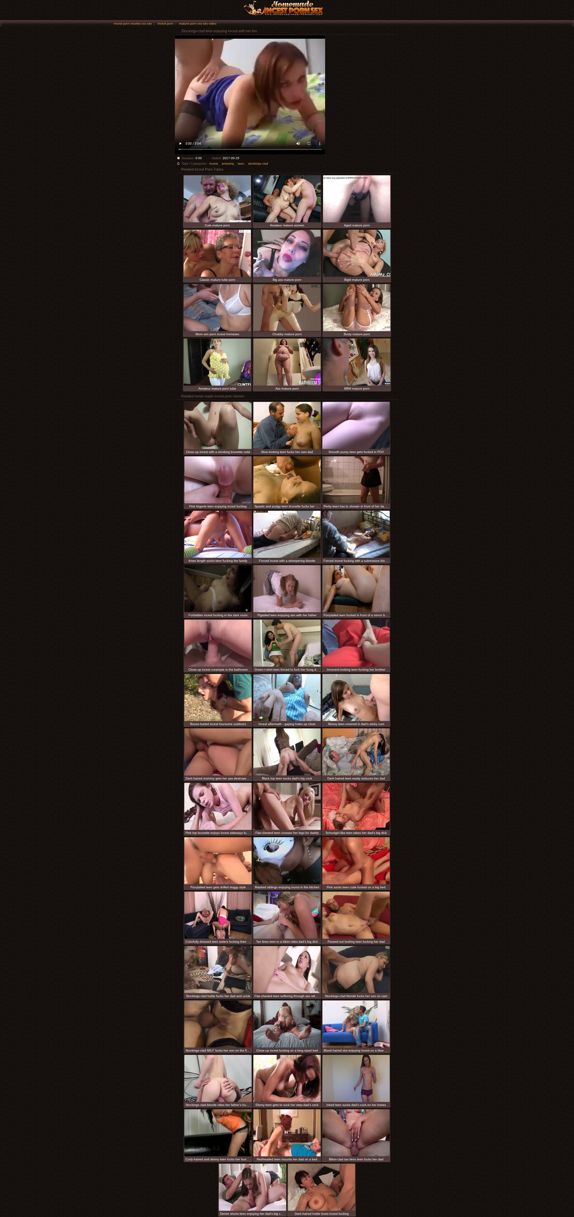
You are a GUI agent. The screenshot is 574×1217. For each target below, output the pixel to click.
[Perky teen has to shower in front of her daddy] (356, 479)
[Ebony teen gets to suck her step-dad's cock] (287, 1078)
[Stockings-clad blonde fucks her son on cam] (356, 969)
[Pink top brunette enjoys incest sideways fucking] (218, 806)
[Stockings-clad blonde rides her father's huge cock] (218, 1078)
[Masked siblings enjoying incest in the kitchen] (287, 860)
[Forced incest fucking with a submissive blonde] (356, 534)
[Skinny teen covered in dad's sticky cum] (356, 697)
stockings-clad (258, 163)
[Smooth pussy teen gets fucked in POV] (356, 425)
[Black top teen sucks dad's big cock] (287, 751)
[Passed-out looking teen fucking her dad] (356, 915)
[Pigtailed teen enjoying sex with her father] (287, 588)
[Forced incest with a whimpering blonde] (287, 534)
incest (213, 163)
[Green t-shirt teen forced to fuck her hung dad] (287, 643)
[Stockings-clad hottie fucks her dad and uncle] (218, 969)
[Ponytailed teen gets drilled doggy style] (218, 860)
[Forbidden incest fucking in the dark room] (218, 588)
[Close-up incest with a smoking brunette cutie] (218, 425)
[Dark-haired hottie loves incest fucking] (321, 1187)
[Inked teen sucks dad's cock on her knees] (356, 1078)
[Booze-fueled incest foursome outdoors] (218, 697)
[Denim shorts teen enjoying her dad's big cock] (252, 1187)
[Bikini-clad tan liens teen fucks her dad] (356, 1132)
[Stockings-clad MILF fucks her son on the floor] (218, 1023)
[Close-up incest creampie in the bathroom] (218, 643)
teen (241, 163)
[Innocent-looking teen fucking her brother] (356, 643)
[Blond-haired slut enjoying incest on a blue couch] (356, 1023)
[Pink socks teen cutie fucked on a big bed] (356, 860)
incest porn (165, 23)
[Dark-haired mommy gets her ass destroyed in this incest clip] (218, 751)
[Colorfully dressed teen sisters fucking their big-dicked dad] (218, 915)
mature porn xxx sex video (197, 23)
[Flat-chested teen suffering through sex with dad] (287, 969)
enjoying (228, 163)
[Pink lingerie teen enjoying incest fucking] (218, 479)
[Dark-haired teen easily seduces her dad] (356, 751)
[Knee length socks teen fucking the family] (218, 534)
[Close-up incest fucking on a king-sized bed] (287, 1023)
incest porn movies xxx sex (133, 23)
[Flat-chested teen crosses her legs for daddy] (287, 806)
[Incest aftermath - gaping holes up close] (287, 697)
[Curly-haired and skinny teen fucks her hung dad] (218, 1132)
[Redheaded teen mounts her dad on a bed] (287, 1132)
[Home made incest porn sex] (287, 8)
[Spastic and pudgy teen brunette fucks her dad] (287, 479)
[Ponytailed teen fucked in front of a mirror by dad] (356, 588)
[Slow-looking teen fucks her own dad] (287, 425)
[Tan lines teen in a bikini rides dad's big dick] (287, 915)
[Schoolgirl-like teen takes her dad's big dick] (356, 806)
